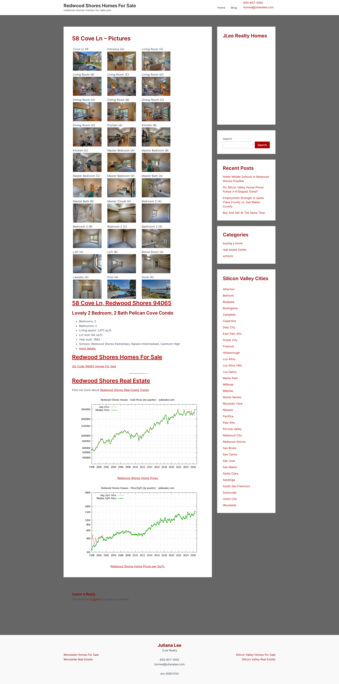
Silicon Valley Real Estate (258, 659)
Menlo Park (230, 378)
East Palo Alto (232, 333)
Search (227, 139)
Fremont (228, 346)
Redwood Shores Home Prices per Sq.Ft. (138, 566)
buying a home (233, 243)
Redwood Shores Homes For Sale (100, 5)
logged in (96, 599)
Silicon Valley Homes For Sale (255, 654)
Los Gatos (229, 372)
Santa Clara (230, 473)
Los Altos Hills (232, 365)
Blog (234, 7)
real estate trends (234, 249)
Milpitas (228, 391)
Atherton (228, 289)
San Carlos (230, 454)
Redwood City (232, 435)
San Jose (229, 460)
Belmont (228, 295)
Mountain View (233, 403)
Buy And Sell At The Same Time (244, 212)
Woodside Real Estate (78, 659)
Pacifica (228, 416)
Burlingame (230, 308)
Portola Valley (232, 429)
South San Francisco (236, 486)
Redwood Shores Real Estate (111, 380)
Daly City (229, 327)
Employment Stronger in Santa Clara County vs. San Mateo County (243, 202)
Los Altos (229, 359)
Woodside (229, 505)
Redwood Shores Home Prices (137, 478)
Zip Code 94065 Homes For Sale (94, 366)
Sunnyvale (229, 492)
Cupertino (229, 321)
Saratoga (229, 480)
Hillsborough (231, 352)
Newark (228, 410)
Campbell (229, 314)
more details (87, 348)
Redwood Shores (234, 441)
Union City (230, 499)
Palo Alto (229, 422)
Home (221, 7)
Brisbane (228, 302)
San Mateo (230, 467)
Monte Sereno (232, 397)
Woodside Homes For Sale (81, 654)
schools (228, 256)
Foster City (230, 340)
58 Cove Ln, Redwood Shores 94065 (121, 303)
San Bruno (229, 448)
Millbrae (228, 384)
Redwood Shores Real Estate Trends (124, 390)
